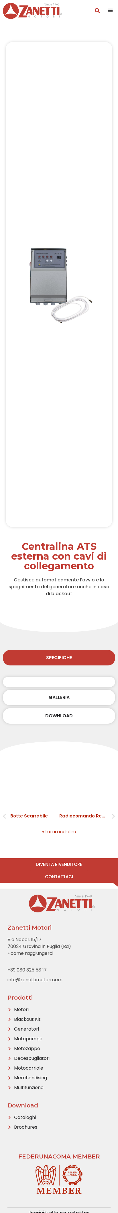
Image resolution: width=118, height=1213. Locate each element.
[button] (110, 11)
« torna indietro (59, 831)
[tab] (59, 657)
